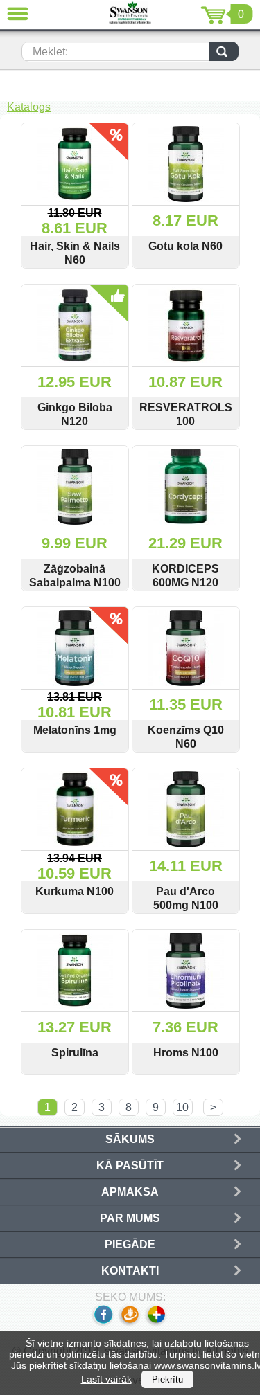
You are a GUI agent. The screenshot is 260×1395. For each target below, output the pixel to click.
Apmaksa (130, 1192)
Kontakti (130, 1271)
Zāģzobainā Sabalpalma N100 (75, 575)
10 (182, 1107)
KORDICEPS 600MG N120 (185, 575)
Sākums (130, 1139)
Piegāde (130, 1244)
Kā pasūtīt (130, 1165)
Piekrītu (167, 1379)
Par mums (130, 1218)
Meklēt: (50, 51)
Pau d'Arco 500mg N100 (185, 898)
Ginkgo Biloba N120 (74, 414)
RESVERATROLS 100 (185, 414)
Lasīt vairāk (106, 1379)
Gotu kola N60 (185, 246)
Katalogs (29, 107)
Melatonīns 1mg (74, 730)
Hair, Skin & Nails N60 (75, 253)
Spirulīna (74, 1053)
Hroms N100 (185, 1053)
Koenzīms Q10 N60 (186, 737)
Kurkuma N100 (74, 891)
